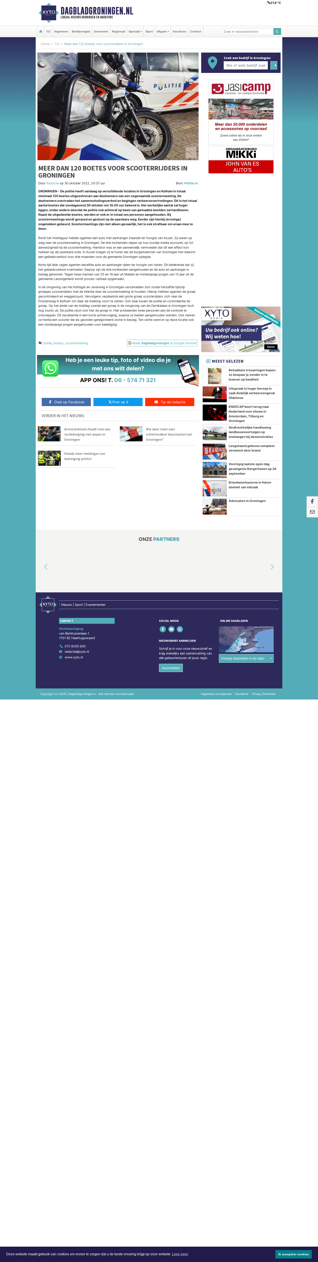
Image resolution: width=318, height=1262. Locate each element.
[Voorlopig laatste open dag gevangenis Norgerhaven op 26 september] (214, 470)
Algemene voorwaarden (216, 694)
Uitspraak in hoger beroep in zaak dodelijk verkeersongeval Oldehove (252, 393)
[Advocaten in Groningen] (214, 506)
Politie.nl (191, 183)
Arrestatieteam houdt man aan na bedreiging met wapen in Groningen (87, 434)
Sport (149, 31)
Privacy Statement (264, 694)
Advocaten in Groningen (247, 501)
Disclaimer (242, 694)
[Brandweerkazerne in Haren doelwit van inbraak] (214, 488)
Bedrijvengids (81, 31)
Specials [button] (134, 31)
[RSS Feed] (180, 629)
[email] (312, 512)
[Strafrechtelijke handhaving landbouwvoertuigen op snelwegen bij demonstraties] (214, 433)
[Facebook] (163, 629)
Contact (195, 31)
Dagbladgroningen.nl (97, 11)
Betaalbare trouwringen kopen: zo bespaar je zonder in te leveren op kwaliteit (252, 374)
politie (47, 343)
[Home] (40, 31)
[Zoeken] (277, 31)
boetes (58, 343)
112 (48, 31)
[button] (41, 567)
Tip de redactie (173, 402)
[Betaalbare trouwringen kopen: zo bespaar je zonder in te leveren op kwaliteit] (214, 376)
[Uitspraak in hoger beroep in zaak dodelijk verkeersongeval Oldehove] (214, 394)
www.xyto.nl (74, 657)
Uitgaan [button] (162, 31)
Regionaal (118, 31)
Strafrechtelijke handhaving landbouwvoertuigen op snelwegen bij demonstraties (251, 432)
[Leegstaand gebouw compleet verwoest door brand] (214, 452)
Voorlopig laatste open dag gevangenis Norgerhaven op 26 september (252, 468)
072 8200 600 (75, 646)
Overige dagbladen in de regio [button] (242, 658)
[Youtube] (171, 629)
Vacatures (179, 31)
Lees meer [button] (180, 1254)
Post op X (120, 402)
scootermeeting (76, 343)
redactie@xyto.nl (77, 651)
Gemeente (101, 31)
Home (45, 44)
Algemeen (61, 31)
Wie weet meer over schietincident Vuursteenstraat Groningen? (169, 434)
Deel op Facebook (70, 402)
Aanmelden (171, 668)
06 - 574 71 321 (135, 380)
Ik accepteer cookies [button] (293, 1254)
